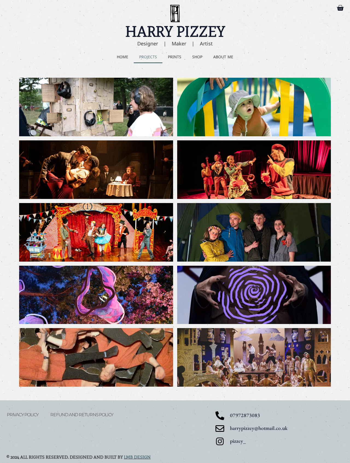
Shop (197, 56)
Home (122, 56)
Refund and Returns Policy (81, 414)
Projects (148, 56)
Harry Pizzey (175, 31)
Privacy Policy (23, 414)
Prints (174, 56)
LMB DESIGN (137, 457)
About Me (223, 56)
